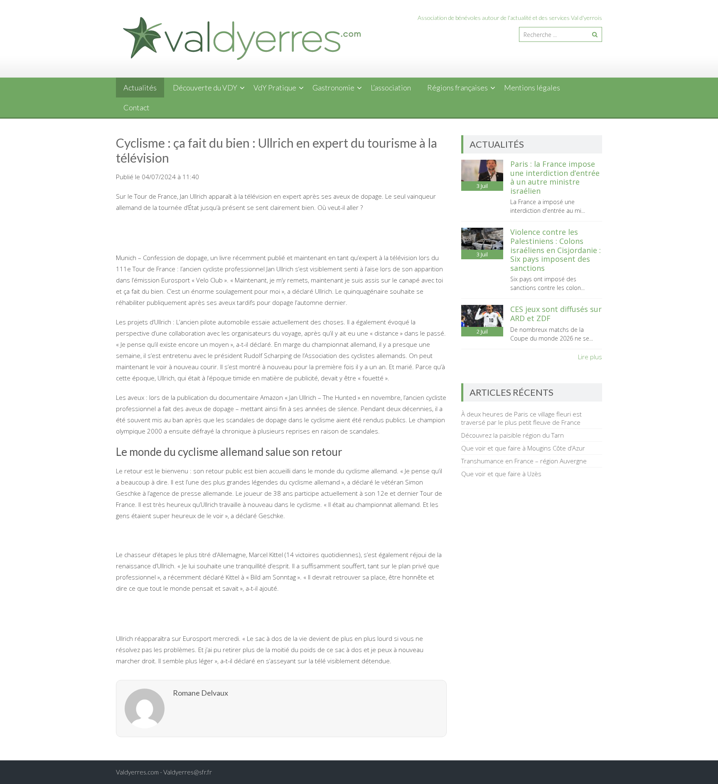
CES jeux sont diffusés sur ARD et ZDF (556, 313)
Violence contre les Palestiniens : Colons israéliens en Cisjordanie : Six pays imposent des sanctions (555, 250)
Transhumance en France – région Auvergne (524, 461)
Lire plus (590, 357)
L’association (391, 87)
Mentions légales (532, 87)
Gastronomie (333, 87)
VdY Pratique (274, 87)
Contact (136, 107)
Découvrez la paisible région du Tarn (512, 435)
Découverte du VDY (205, 87)
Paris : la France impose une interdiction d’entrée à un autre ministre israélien (555, 177)
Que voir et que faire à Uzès (501, 474)
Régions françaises (457, 87)
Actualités (140, 87)
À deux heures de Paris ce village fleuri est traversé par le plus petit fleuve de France (521, 418)
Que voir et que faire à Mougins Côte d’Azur (523, 448)
